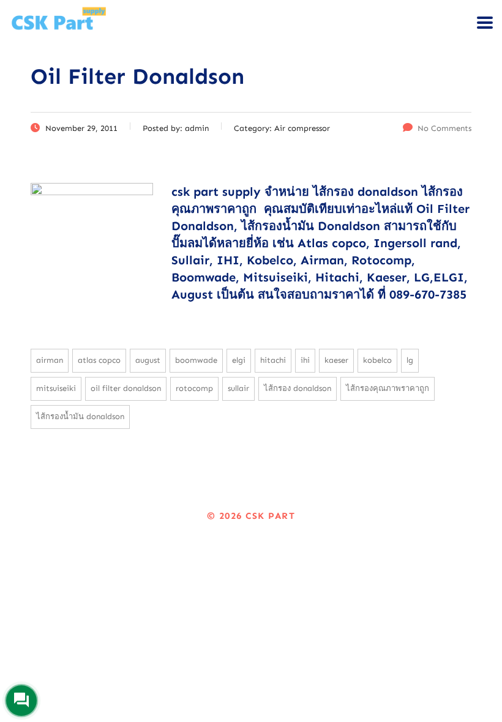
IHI (305, 360)
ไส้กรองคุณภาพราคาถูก (387, 388)
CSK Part (270, 515)
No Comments (444, 128)
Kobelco (377, 360)
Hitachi (273, 360)
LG (409, 360)
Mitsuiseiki (56, 388)
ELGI (238, 360)
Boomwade (196, 360)
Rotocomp (194, 388)
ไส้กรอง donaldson (297, 388)
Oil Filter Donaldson (126, 388)
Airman (49, 360)
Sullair (238, 388)
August (147, 360)
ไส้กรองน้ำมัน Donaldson (80, 416)
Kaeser (336, 360)
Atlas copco (99, 360)
